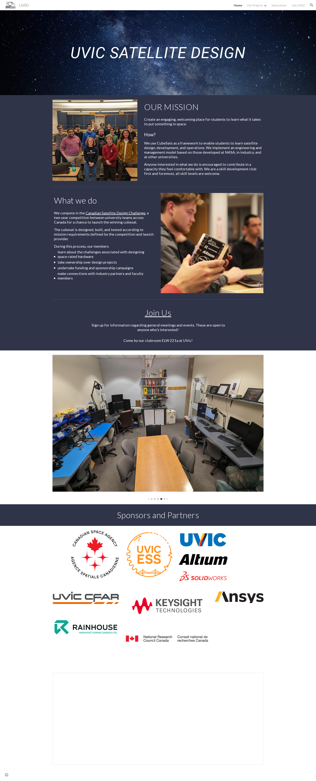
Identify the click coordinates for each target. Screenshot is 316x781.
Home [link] (238, 5)
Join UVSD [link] (298, 5)
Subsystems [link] (279, 5)
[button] (311, 5)
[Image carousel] (158, 427)
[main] (158, 52)
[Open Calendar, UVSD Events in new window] (256, 677)
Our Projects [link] (255, 5)
